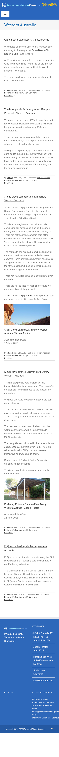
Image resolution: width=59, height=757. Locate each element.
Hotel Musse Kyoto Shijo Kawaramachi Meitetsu (43, 660)
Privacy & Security (13, 634)
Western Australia (18, 93)
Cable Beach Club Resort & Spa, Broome (26, 39)
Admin (9, 90)
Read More (8, 96)
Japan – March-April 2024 (41, 649)
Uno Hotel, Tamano (43, 680)
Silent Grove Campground (17, 295)
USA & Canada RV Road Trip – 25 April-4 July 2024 (43, 637)
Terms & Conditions (14, 637)
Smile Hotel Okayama (39, 672)
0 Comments (32, 93)
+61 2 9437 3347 (46, 702)
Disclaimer (9, 641)
